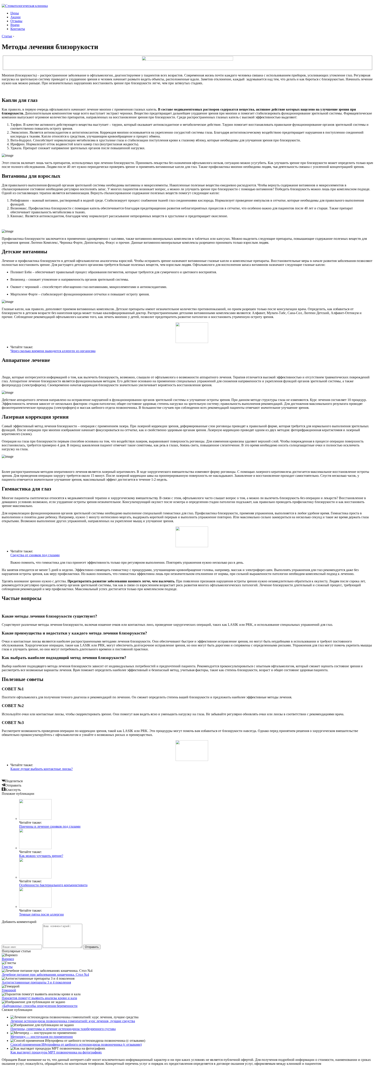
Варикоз (8, 959)
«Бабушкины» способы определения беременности (39, 1006)
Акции (15, 17)
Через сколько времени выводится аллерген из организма (52, 351)
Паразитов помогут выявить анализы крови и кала (39, 998)
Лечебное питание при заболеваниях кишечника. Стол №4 (45, 974)
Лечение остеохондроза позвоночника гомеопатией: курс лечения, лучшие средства (72, 1021)
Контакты (17, 29)
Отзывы (16, 21)
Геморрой (9, 990)
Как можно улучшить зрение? (41, 856)
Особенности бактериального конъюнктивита (53, 885)
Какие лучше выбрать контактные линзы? (41, 769)
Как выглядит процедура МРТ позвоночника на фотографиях (56, 1052)
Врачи (15, 25)
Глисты (7, 967)
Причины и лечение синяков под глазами (50, 826)
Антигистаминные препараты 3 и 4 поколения (36, 982)
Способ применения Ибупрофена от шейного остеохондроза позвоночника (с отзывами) (76, 1044)
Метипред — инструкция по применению (41, 1037)
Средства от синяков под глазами (35, 555)
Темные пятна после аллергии (41, 914)
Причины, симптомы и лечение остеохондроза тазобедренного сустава (63, 1029)
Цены (14, 13)
